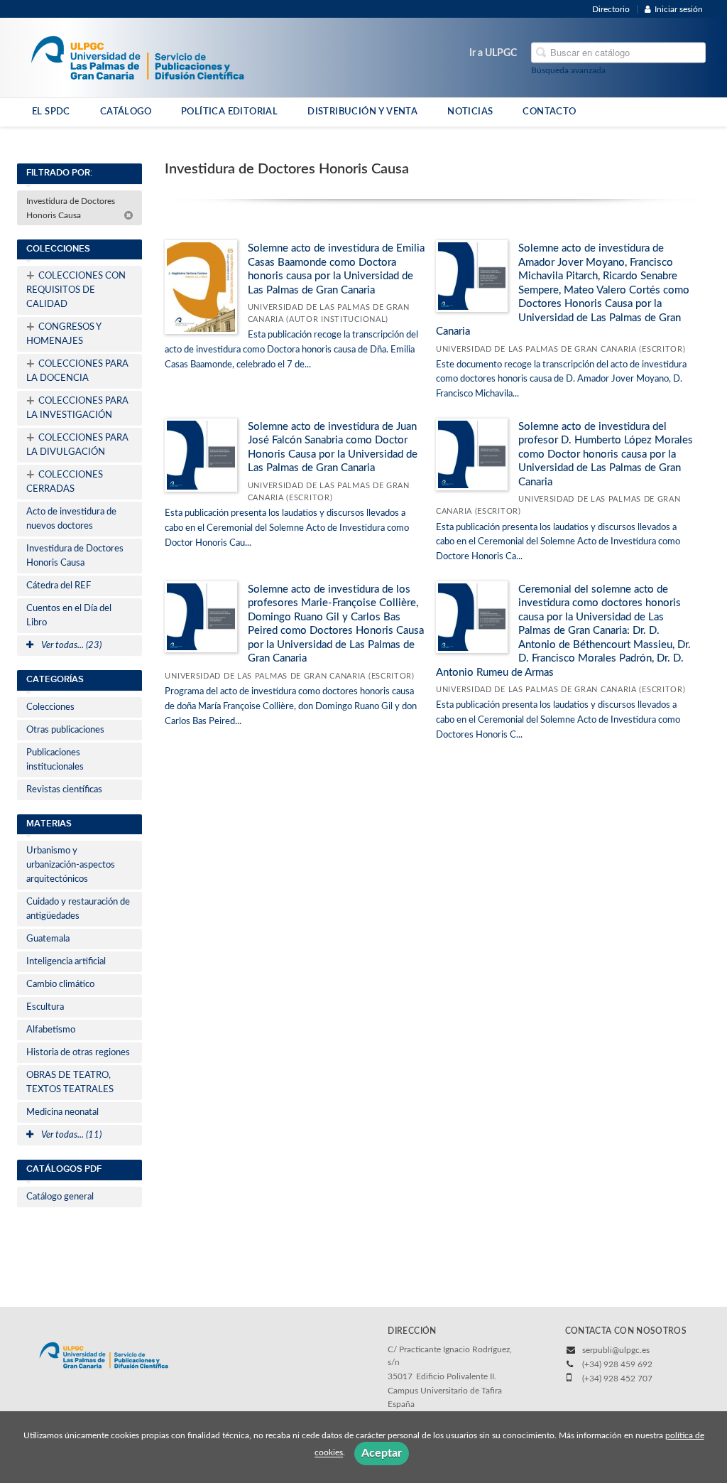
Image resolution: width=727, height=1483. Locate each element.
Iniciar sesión (679, 9)
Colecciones (50, 707)
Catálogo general (60, 1197)
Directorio (611, 9)
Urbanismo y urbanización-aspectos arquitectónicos (70, 865)
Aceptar (381, 1453)
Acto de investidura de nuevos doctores (71, 519)
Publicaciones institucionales (55, 760)
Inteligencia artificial (66, 961)
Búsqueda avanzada (568, 70)
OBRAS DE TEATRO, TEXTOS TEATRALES (70, 1082)
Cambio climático (60, 984)
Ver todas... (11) (70, 1135)
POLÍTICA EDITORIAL (229, 111)
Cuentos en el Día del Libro (68, 615)
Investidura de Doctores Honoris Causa (70, 208)
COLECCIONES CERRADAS (64, 481)
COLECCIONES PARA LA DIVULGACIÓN (77, 444)
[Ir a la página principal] (137, 57)
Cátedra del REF (58, 585)
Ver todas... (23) (70, 645)
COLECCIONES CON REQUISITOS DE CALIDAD (76, 289)
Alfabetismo (50, 1030)
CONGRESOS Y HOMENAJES (64, 333)
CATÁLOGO (125, 111)
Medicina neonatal (62, 1112)
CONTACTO (549, 111)
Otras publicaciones (65, 730)
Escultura (45, 1007)
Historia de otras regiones (78, 1052)
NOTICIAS (470, 111)
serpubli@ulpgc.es (616, 1350)
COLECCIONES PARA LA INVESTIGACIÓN (77, 407)
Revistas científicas (64, 789)
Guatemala (48, 939)
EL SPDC (51, 111)
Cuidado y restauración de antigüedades (78, 909)
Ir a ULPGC (493, 53)
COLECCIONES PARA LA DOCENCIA (77, 370)
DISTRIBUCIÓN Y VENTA (362, 111)
